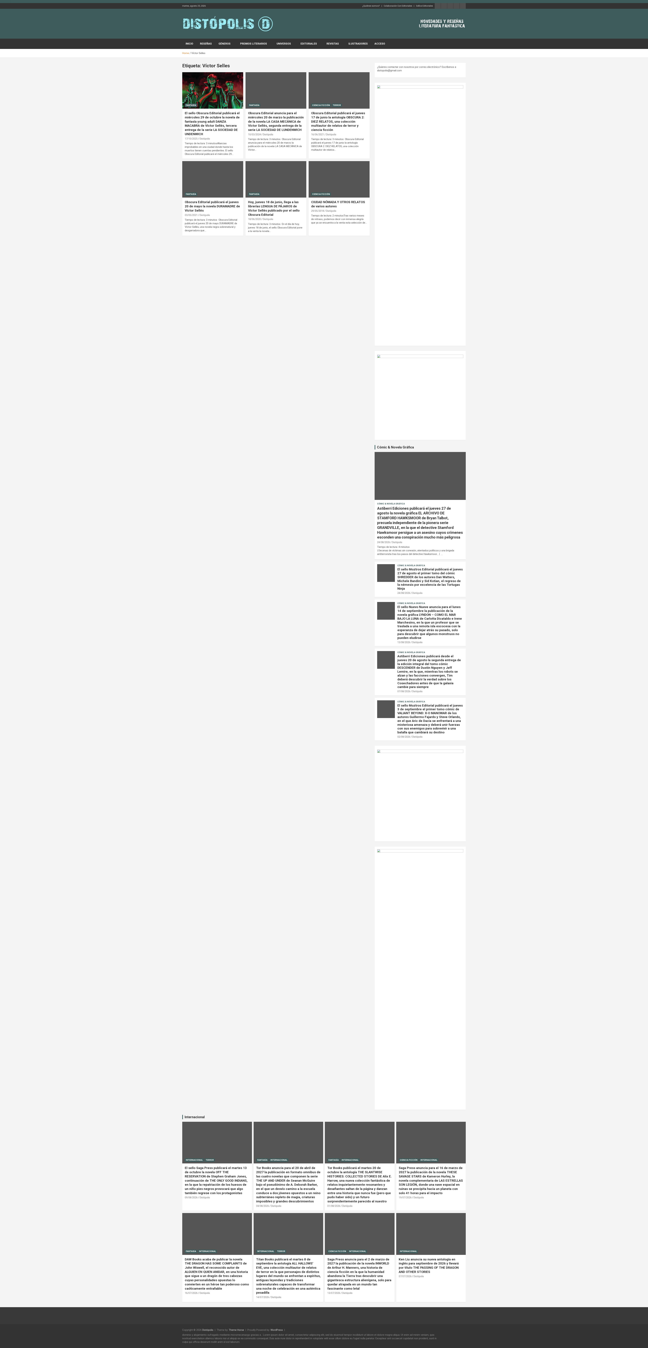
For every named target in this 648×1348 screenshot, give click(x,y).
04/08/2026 (262, 1206)
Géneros (225, 43)
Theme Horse (236, 1329)
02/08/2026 (403, 736)
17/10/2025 (191, 138)
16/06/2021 (317, 134)
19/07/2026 (405, 1197)
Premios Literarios (253, 43)
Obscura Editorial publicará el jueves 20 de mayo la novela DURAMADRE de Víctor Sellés (212, 206)
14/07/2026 (262, 1297)
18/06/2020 (254, 219)
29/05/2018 (317, 211)
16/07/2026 (191, 1293)
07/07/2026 (405, 1276)
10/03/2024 (254, 134)
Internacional (195, 1117)
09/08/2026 (191, 1197)
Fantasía (191, 105)
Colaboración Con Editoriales (398, 6)
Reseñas (206, 43)
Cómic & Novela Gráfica (395, 447)
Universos (284, 43)
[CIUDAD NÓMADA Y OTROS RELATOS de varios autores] (339, 179)
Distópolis (205, 138)
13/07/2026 (333, 1293)
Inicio (189, 43)
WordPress (277, 1329)
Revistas (333, 43)
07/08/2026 (403, 691)
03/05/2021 (191, 215)
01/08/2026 (333, 1206)
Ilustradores (358, 43)
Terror (337, 105)
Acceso (379, 43)
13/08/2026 (403, 642)
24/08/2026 (383, 542)
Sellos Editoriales (424, 6)
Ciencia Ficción (321, 105)
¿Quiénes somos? (371, 6)
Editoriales (309, 43)
